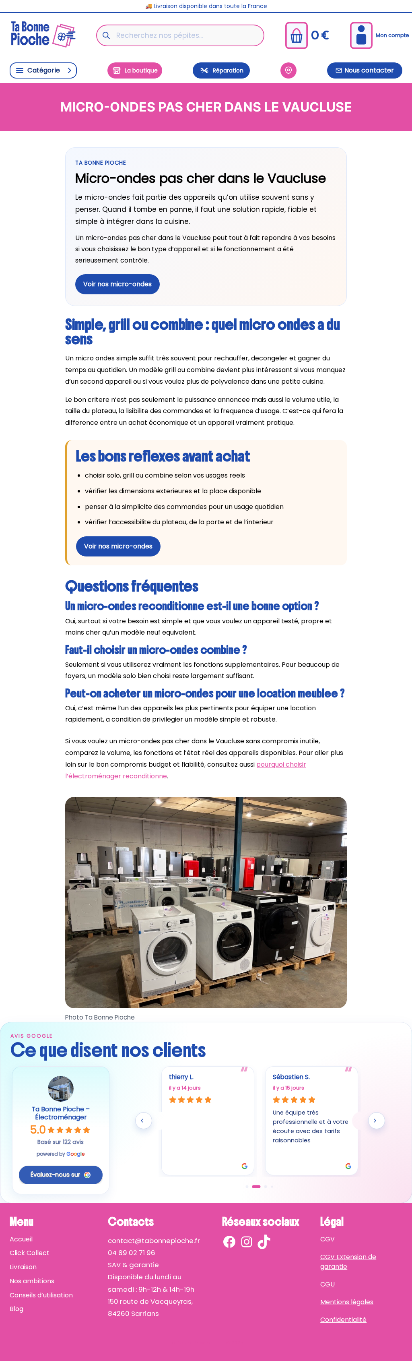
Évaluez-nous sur (55, 1175)
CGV (327, 1239)
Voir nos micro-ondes (117, 284)
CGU (327, 1284)
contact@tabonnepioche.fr (154, 1240)
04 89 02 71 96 (131, 1253)
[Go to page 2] (263, 1187)
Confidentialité (343, 1319)
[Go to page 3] (272, 1186)
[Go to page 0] (247, 1187)
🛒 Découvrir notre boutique (206, 6)
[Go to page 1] (253, 1186)
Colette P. (288, 1077)
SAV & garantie (133, 1265)
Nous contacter (369, 70)
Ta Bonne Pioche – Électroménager (61, 1113)
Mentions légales (346, 1302)
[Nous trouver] (288, 70)
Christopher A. (190, 1077)
